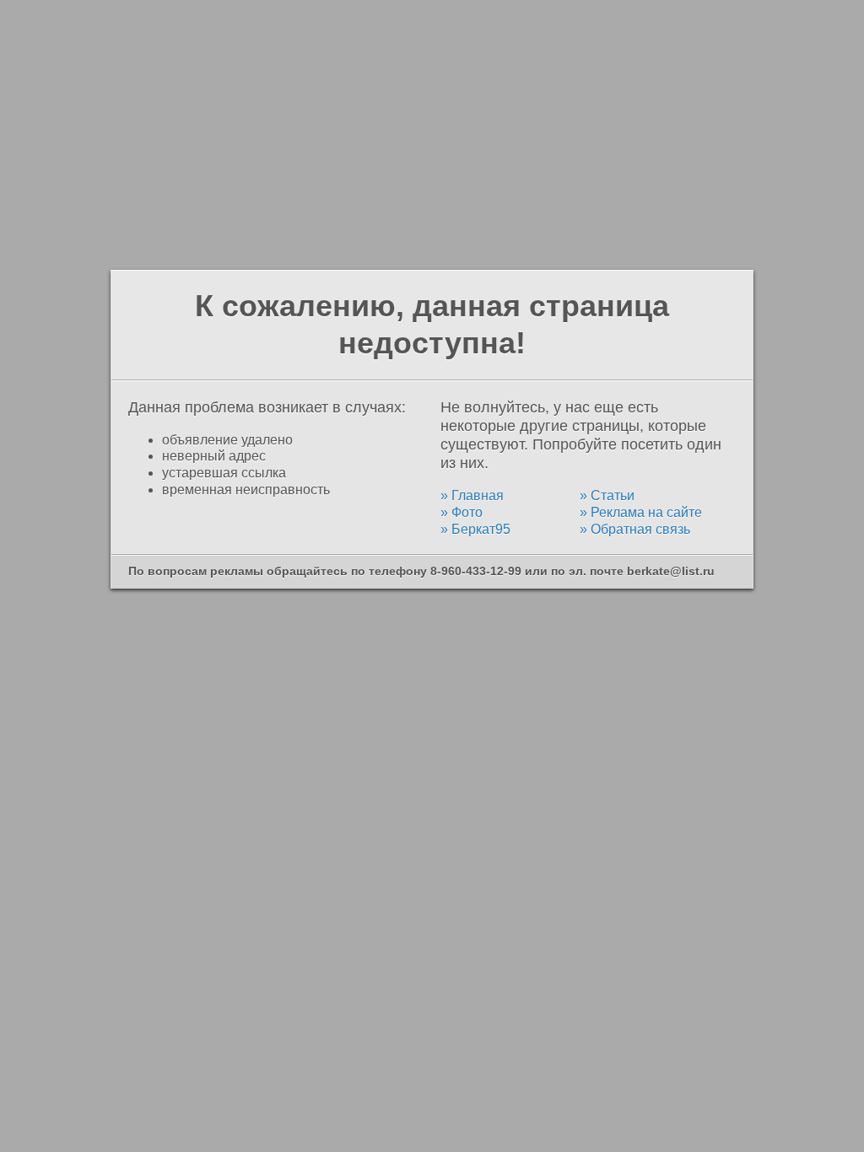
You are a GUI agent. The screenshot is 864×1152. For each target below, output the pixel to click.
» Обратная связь (635, 529)
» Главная (472, 495)
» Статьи (607, 495)
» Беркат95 (475, 529)
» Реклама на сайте (641, 512)
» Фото (461, 512)
